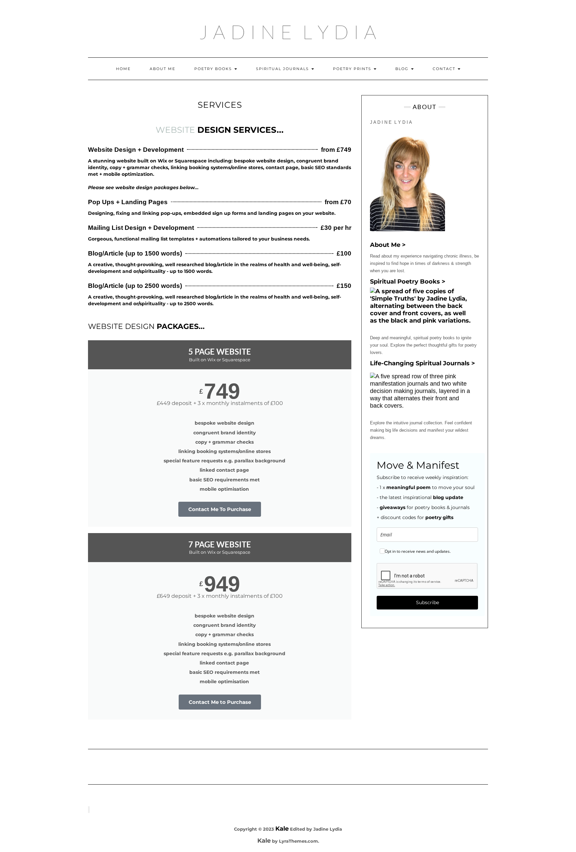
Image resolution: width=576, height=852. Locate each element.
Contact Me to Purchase (220, 702)
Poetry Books (214, 68)
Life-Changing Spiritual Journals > (422, 363)
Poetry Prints (353, 68)
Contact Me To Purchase (219, 509)
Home (123, 68)
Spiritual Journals (283, 68)
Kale (282, 828)
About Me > (388, 245)
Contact (445, 68)
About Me (162, 68)
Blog (402, 68)
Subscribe (427, 602)
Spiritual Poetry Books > (407, 281)
